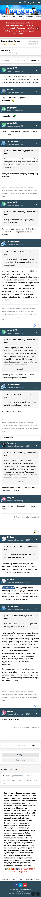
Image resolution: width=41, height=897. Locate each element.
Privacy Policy (14, 889)
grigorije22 (6, 50)
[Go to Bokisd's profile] (4, 91)
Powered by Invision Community (20, 894)
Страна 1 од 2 (20, 60)
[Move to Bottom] (33, 894)
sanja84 (10, 497)
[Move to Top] (38, 894)
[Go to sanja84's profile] (4, 499)
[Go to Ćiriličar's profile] (4, 539)
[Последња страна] (38, 60)
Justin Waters (13, 141)
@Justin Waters (8, 588)
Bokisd (10, 89)
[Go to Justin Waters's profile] (4, 143)
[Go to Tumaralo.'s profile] (4, 445)
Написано (17, 71)
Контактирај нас (25, 889)
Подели (21, 755)
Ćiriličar (10, 537)
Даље (33, 60)
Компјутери (16, 53)
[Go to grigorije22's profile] (4, 70)
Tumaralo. (11, 443)
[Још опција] (37, 70)
